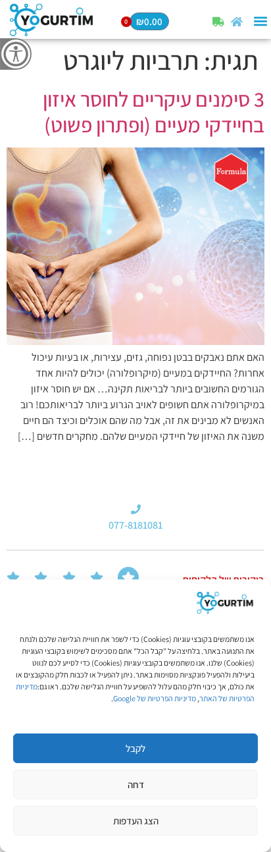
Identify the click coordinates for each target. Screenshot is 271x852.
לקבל (135, 748)
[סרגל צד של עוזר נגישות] (16, 54)
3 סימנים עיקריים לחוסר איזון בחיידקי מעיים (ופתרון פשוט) (153, 111)
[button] (260, 21)
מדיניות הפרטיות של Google (154, 698)
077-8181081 (135, 525)
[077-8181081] (136, 509)
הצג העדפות (136, 820)
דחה (136, 784)
